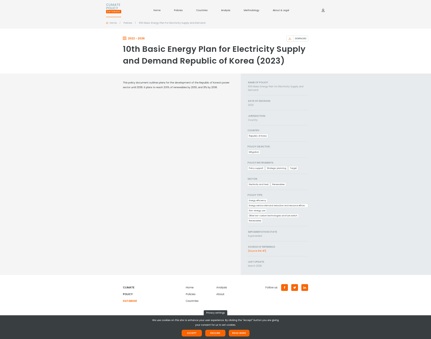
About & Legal (281, 10)
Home (157, 10)
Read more (239, 333)
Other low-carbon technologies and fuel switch (273, 215)
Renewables (278, 184)
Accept (191, 333)
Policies (178, 10)
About (220, 294)
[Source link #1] (257, 251)
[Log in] (323, 10)
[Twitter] (294, 287)
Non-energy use (257, 210)
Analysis (225, 10)
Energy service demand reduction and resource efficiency (278, 205)
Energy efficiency (257, 200)
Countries (202, 10)
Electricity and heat (259, 184)
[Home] (113, 10)
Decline (215, 333)
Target (293, 168)
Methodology (251, 10)
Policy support (256, 168)
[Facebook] (284, 287)
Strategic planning (276, 168)
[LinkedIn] (304, 287)
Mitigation (254, 152)
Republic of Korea (258, 135)
